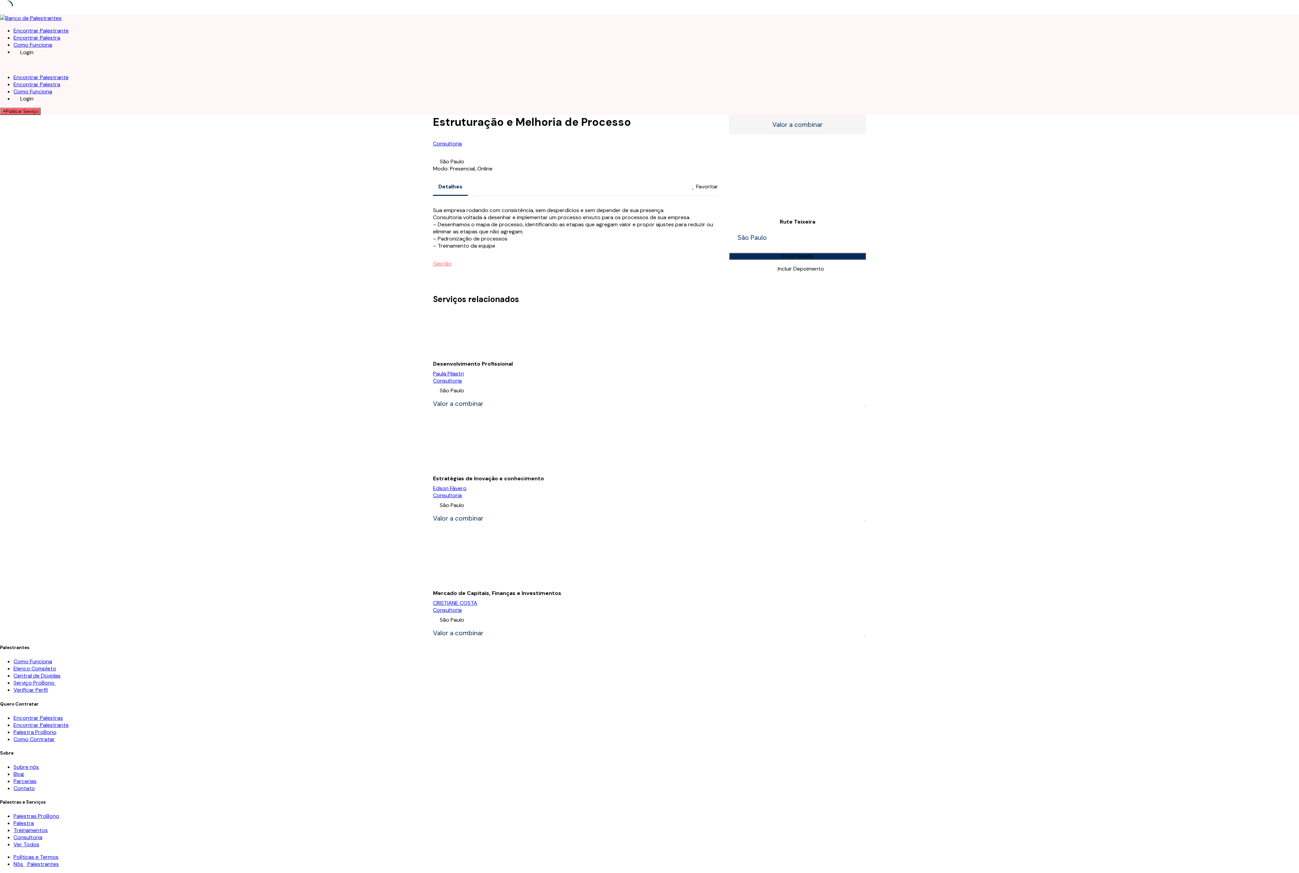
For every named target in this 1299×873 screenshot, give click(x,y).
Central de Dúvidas (37, 675)
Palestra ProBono (35, 732)
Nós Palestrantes (36, 864)
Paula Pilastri (448, 373)
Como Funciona (33, 44)
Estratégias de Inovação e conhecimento (488, 478)
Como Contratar (34, 739)
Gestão (442, 263)
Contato (24, 788)
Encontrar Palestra (37, 37)
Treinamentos (31, 830)
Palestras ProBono (36, 816)
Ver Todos (26, 844)
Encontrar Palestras (38, 717)
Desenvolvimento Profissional (473, 363)
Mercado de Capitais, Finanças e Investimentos (497, 593)
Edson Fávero (449, 488)
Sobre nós (26, 767)
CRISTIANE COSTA (455, 602)
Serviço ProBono (35, 682)
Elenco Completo (35, 668)
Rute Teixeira (797, 221)
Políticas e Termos (36, 856)
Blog (19, 774)
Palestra (24, 823)
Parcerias (25, 781)
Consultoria (447, 143)
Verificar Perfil (31, 689)
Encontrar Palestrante (41, 30)
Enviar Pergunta (797, 256)
